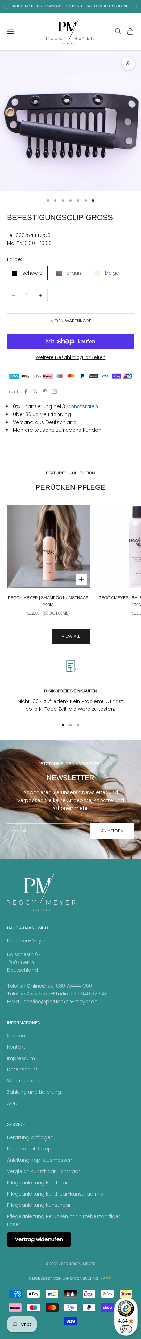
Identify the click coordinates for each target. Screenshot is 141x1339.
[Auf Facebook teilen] (25, 391)
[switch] (126, 1329)
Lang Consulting (81, 1278)
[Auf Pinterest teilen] (45, 391)
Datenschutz (22, 1069)
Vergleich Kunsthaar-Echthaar (43, 1171)
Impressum (21, 1058)
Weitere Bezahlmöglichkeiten (71, 357)
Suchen (16, 1035)
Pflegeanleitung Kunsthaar (39, 1205)
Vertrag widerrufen (39, 1239)
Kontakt (16, 1047)
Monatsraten (82, 406)
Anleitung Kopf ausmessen (39, 1160)
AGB (12, 1103)
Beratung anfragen (30, 1137)
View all (71, 636)
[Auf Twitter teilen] (35, 391)
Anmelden (112, 831)
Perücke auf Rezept (30, 1148)
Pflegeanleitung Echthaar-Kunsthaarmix (55, 1193)
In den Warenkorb (70, 321)
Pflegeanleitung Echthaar (37, 1182)
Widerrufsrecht (24, 1080)
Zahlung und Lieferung (34, 1092)
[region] (70, 685)
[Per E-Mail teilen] (54, 391)
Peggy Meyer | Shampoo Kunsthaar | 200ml (48, 601)
